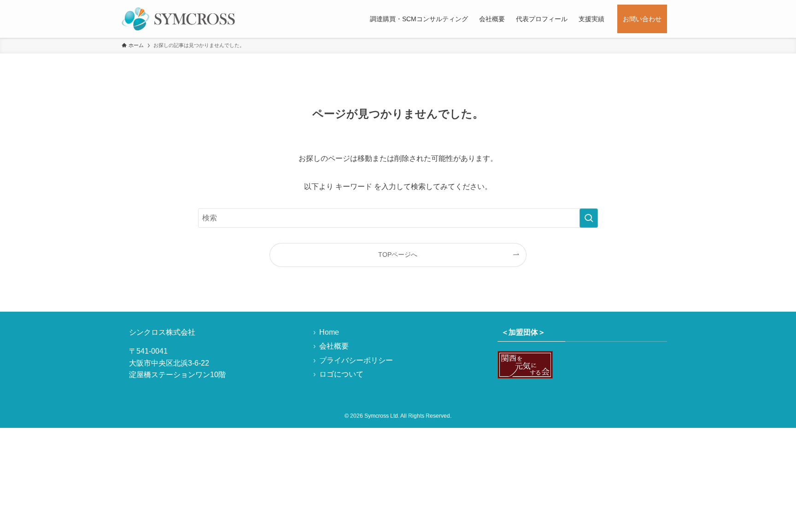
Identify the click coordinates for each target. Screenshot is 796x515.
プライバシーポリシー (356, 360)
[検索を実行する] (588, 218)
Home (329, 332)
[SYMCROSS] (178, 18)
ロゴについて (341, 374)
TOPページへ (397, 254)
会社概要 (334, 346)
